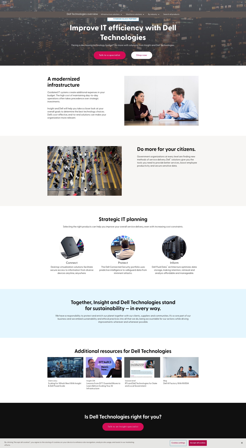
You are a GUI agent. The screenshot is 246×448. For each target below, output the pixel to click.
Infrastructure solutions (110, 14)
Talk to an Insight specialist (123, 427)
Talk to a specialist (109, 55)
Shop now (141, 55)
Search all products (171, 14)
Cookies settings (178, 443)
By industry (152, 14)
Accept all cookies (198, 443)
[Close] (242, 443)
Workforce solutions (134, 14)
